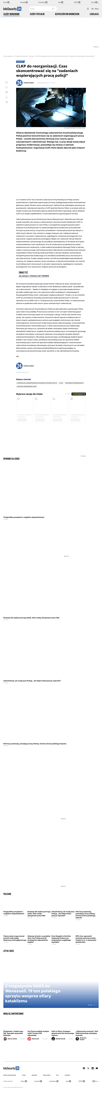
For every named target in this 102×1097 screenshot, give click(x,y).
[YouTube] (97, 1068)
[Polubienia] (6, 82)
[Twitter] (88, 1068)
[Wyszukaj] (53, 8)
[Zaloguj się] (88, 8)
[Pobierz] (6, 97)
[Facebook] (84, 1068)
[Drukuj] (6, 92)
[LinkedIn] (92, 1068)
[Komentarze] (6, 87)
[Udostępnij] (6, 102)
